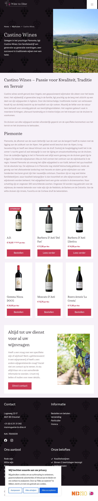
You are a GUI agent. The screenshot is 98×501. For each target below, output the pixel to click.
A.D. (9, 237)
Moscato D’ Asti (46, 296)
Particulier (56, 420)
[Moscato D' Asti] (49, 278)
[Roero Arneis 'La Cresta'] (79, 278)
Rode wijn (8, 459)
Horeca (54, 424)
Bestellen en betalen (60, 413)
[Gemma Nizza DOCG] (18, 278)
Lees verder (49, 252)
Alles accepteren (49, 490)
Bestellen (18, 252)
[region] (33, 481)
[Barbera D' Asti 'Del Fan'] (49, 219)
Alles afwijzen (30, 490)
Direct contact (19, 385)
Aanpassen (15, 490)
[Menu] (92, 4)
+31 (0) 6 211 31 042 (13, 423)
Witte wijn (8, 462)
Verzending (56, 417)
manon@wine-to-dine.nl (15, 427)
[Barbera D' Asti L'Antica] (79, 219)
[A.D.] (18, 219)
